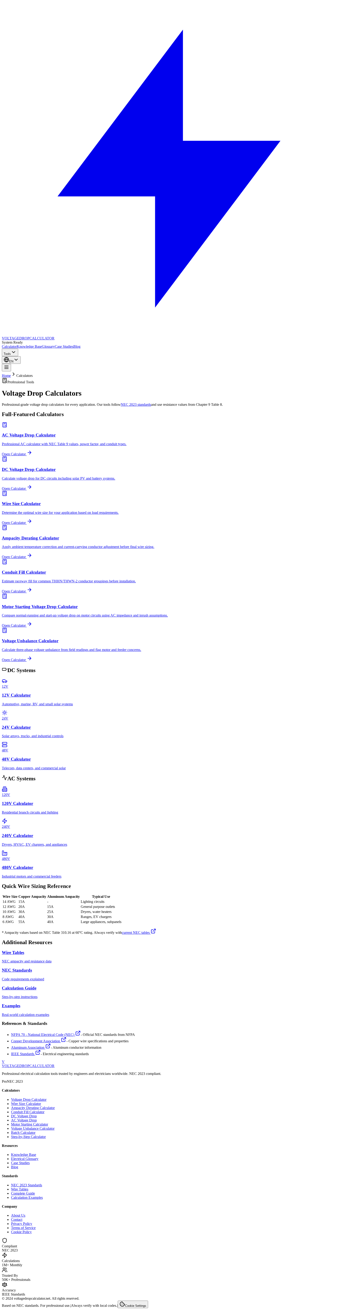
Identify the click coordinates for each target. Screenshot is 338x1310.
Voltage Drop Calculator (28, 1099)
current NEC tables (136, 933)
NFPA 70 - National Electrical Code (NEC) (43, 1035)
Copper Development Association (36, 1041)
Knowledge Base (29, 346)
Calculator (9, 346)
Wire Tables (19, 1189)
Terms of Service (23, 1228)
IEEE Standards (23, 1054)
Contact (16, 1219)
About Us (18, 1215)
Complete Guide (23, 1193)
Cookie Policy (21, 1232)
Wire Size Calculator (26, 1104)
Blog (76, 346)
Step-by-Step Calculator (28, 1137)
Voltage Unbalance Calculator (32, 1128)
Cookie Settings (135, 1305)
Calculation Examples (27, 1197)
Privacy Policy (21, 1224)
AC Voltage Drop (24, 1120)
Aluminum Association (28, 1047)
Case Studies (64, 346)
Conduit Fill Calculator (27, 1112)
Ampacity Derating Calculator (33, 1108)
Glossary (48, 346)
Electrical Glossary (24, 1159)
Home (6, 376)
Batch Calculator (23, 1133)
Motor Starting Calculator (29, 1124)
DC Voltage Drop (24, 1116)
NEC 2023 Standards (26, 1185)
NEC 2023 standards (136, 404)
